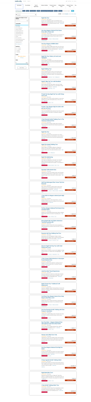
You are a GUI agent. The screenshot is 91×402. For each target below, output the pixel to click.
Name (75, 13)
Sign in (75, 1)
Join (72, 1)
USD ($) (24, 1)
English (28, 1)
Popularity (66, 13)
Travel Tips (69, 1)
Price (72, 13)
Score (70, 13)
